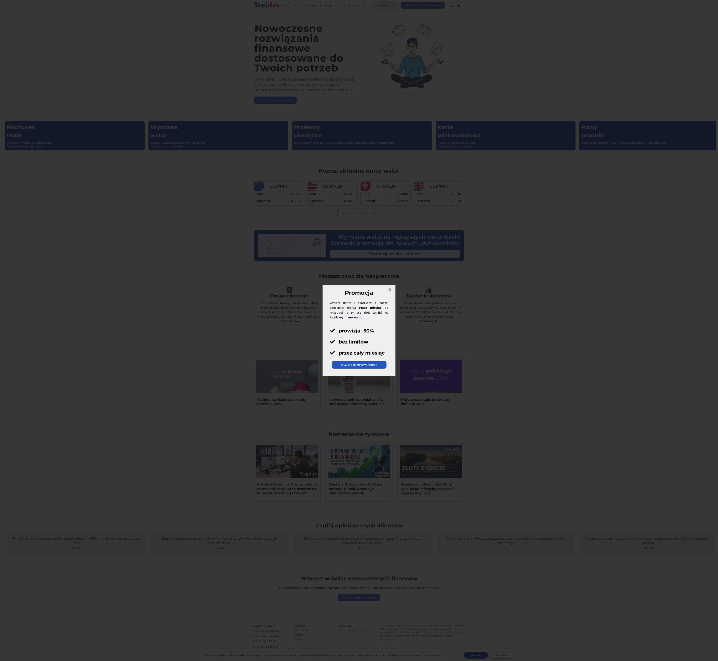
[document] (359, 330)
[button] (390, 290)
